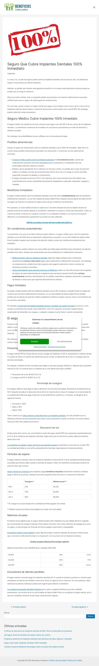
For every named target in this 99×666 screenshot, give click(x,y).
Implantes (11, 73)
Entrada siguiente (80, 607)
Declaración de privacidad (56, 347)
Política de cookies (40, 347)
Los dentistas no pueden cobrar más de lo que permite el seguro (32, 445)
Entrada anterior (18, 607)
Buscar (7, 613)
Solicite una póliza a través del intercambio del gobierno (49, 222)
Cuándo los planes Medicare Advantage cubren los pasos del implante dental (34, 647)
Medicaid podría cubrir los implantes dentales (29, 258)
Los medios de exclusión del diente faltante (24, 589)
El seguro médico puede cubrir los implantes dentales (33, 160)
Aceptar (34, 341)
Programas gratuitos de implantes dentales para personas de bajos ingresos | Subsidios (38, 639)
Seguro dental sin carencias (18, 472)
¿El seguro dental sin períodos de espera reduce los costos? (27, 635)
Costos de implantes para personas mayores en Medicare (34, 270)
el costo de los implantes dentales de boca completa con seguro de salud (46, 306)
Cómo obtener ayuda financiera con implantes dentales (44, 416)
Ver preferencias (64, 341)
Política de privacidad (57, 660)
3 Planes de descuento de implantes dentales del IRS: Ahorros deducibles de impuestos (38, 631)
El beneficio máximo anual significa (20, 533)
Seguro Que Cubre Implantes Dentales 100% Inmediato (25, 643)
